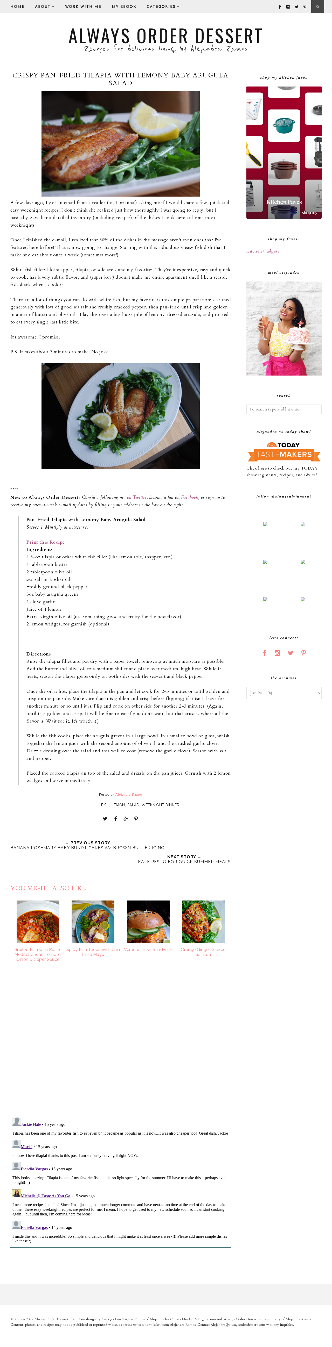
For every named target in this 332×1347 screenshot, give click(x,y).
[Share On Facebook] (115, 819)
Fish (105, 805)
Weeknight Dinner (160, 805)
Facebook (188, 497)
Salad (133, 805)
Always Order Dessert (166, 34)
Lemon (118, 805)
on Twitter (137, 497)
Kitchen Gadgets (262, 251)
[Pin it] (136, 819)
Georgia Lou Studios (117, 1319)
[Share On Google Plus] (126, 819)
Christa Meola (181, 1319)
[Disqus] (120, 1045)
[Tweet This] (105, 819)
